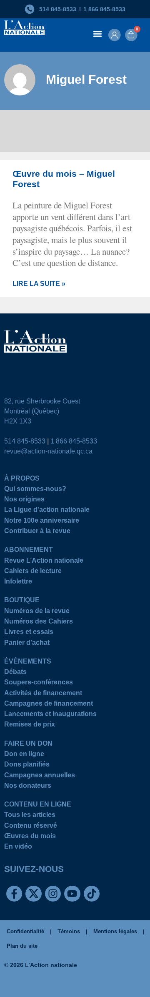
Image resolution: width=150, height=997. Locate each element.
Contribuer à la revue (37, 532)
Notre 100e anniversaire (41, 521)
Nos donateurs (27, 786)
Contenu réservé (30, 826)
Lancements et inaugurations (50, 715)
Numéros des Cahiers (38, 622)
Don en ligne (24, 755)
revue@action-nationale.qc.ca (48, 451)
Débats (15, 673)
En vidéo (18, 847)
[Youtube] (72, 894)
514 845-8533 (24, 441)
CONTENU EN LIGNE (37, 805)
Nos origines (24, 500)
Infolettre (18, 582)
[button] (97, 33)
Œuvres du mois (30, 837)
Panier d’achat (27, 643)
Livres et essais (28, 633)
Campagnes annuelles (39, 776)
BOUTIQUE (22, 601)
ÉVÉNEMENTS (27, 662)
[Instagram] (53, 894)
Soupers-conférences (38, 683)
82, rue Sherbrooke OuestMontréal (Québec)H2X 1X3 (42, 411)
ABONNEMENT (28, 551)
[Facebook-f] (14, 894)
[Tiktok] (92, 894)
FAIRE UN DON (28, 744)
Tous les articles (29, 816)
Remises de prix (29, 725)
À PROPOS (22, 479)
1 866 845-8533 (73, 441)
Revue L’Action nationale (43, 561)
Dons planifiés (27, 765)
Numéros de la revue (37, 612)
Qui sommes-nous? (35, 490)
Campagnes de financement (48, 704)
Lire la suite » (38, 283)
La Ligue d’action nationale (47, 511)
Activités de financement (43, 694)
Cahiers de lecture (33, 572)
